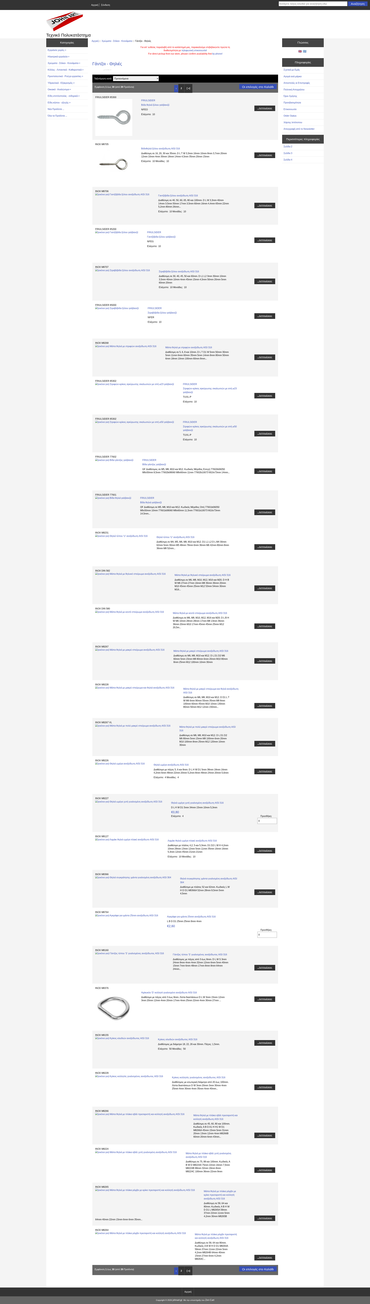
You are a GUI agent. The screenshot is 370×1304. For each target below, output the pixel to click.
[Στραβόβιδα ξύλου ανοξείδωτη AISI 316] (122, 270)
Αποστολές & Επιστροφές (297, 83)
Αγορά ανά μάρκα (292, 76)
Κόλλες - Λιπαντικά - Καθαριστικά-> (66, 70)
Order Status (290, 116)
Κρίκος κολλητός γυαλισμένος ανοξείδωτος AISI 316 (198, 1077)
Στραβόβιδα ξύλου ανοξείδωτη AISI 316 (179, 271)
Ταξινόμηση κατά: (103, 78)
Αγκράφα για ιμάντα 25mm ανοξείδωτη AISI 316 (191, 916)
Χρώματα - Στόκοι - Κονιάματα (117, 41)
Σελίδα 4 (288, 159)
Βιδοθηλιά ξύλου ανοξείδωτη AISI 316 (160, 148)
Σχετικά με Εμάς (292, 70)
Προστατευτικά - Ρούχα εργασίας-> (65, 76)
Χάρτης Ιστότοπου (293, 122)
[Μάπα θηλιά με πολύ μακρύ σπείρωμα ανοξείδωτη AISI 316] (132, 726)
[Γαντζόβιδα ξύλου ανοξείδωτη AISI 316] (122, 194)
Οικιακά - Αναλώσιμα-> (59, 89)
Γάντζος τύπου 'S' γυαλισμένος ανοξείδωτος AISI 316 (200, 954)
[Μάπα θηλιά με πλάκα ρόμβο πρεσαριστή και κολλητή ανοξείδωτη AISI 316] (140, 1233)
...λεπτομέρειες (264, 108)
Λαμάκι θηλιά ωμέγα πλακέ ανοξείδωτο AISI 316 (192, 840)
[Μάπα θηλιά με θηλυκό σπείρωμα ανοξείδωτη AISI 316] (130, 574)
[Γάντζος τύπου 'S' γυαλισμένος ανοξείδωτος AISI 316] (129, 953)
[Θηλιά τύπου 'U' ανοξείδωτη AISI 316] (121, 536)
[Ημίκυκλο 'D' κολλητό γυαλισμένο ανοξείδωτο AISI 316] (113, 1026)
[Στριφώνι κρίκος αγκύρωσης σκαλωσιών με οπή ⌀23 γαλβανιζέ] (134, 384)
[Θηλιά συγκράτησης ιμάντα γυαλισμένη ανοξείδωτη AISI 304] (133, 877)
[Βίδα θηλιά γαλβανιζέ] (113, 498)
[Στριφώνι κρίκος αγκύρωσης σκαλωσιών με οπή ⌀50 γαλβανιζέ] (134, 422)
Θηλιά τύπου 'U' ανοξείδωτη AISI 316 (175, 537)
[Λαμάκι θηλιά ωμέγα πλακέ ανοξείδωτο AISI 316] (127, 839)
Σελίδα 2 (288, 146)
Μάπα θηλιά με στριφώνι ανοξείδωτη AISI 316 (188, 347)
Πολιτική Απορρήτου (294, 89)
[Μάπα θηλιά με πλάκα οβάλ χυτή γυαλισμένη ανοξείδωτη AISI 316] (136, 1152)
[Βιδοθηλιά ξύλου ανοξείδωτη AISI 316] (113, 182)
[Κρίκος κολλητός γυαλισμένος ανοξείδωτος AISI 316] (129, 1076)
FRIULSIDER (148, 100)
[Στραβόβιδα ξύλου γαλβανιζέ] (117, 308)
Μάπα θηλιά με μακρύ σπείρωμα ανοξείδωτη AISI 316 (200, 651)
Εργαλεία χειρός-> (57, 50)
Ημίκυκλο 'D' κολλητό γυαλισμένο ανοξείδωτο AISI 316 (169, 992)
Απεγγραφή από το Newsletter (299, 129)
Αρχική (94, 5)
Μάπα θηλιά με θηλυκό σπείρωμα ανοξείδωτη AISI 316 (203, 575)
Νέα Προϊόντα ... (56, 109)
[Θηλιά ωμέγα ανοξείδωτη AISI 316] (120, 763)
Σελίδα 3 (288, 153)
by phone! (217, 53)
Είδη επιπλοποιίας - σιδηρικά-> (64, 96)
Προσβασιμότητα (292, 102)
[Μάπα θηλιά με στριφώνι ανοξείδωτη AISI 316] (125, 346)
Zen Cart (209, 1300)
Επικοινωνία (290, 109)
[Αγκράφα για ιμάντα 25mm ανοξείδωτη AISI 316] (126, 915)
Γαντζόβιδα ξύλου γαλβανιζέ (161, 237)
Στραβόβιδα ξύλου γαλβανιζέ (162, 313)
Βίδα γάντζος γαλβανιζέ (154, 464)
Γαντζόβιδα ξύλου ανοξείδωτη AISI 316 (178, 195)
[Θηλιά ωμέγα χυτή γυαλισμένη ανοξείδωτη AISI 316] (128, 801)
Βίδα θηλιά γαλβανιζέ (151, 502)
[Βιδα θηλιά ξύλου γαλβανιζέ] (113, 135)
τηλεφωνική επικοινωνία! (194, 50)
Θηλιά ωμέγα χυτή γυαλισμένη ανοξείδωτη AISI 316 (197, 803)
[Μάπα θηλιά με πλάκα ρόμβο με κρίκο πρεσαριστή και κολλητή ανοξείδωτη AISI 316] (145, 1190)
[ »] (188, 88)
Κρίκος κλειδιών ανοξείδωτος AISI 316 (177, 1039)
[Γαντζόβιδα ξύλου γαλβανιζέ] (116, 232)
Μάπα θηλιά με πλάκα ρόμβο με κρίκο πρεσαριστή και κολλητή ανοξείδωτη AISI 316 (220, 1195)
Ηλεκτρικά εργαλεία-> (58, 56)
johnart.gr (177, 1300)
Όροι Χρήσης (290, 96)
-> (64, 63)
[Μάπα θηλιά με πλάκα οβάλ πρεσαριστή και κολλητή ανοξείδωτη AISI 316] (139, 1114)
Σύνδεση (105, 5)
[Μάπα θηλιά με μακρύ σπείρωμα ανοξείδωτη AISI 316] (129, 650)
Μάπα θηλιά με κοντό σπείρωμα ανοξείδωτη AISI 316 (200, 613)
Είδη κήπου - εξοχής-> (59, 102)
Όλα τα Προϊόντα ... (57, 116)
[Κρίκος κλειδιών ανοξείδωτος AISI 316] (122, 1038)
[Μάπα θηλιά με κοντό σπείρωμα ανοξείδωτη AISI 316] (129, 612)
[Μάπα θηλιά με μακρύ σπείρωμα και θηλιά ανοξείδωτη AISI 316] (134, 687)
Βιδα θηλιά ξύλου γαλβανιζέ (155, 105)
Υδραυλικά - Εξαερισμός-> (61, 83)
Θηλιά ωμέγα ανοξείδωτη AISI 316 (171, 765)
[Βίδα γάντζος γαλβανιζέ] (114, 460)
